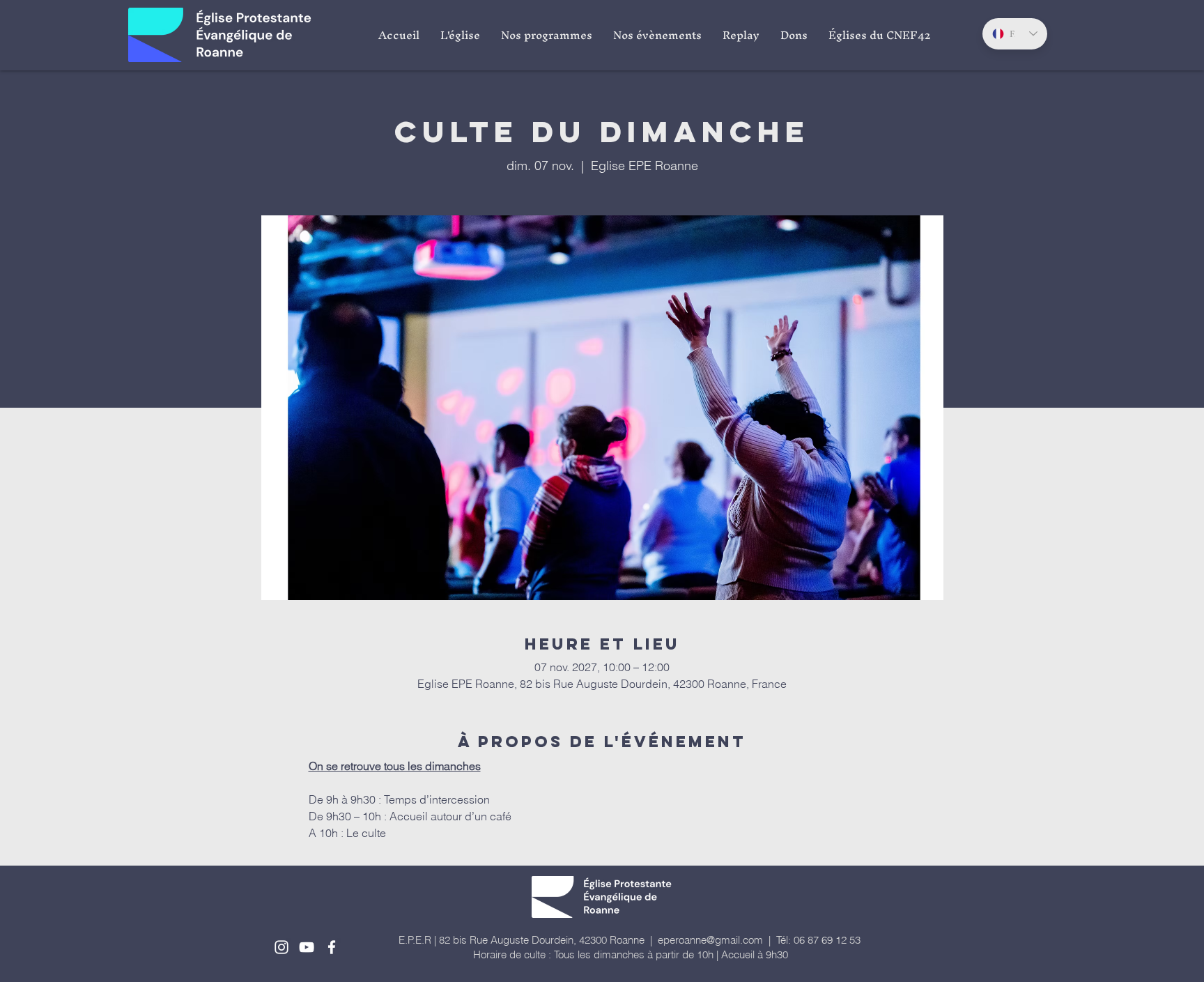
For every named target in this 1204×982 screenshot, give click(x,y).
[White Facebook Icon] (332, 947)
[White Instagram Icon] (281, 947)
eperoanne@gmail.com (710, 939)
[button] (460, 34)
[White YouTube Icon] (307, 947)
